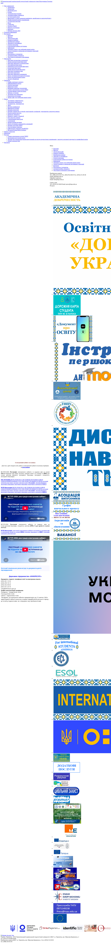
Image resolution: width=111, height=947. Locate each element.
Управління (11, 7)
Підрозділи (11, 9)
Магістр (10, 37)
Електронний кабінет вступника (17, 46)
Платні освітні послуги (14, 113)
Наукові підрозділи (13, 110)
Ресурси (6, 135)
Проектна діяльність (14, 114)
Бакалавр (10, 35)
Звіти (9, 105)
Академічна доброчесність (15, 100)
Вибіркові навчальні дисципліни (17, 88)
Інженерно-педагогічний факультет (18, 66)
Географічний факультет (15, 65)
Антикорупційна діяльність (16, 15)
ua (1, 3)
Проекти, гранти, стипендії (16, 116)
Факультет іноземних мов (15, 71)
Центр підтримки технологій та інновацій (20, 124)
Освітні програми (13, 44)
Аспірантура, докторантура (16, 103)
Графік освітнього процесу (15, 82)
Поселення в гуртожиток (15, 54)
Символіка (11, 24)
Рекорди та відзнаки (14, 27)
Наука (6, 99)
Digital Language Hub (14, 141)
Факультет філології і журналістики (18, 63)
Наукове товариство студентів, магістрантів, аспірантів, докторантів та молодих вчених (34, 111)
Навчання (7, 80)
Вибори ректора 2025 (14, 30)
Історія (10, 12)
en (2, 3)
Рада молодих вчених (14, 117)
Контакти (10, 29)
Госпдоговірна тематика (15, 127)
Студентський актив (14, 17)
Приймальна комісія (14, 41)
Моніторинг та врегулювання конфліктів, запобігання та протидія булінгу (29, 18)
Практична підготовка (14, 96)
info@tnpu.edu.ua (21, 938)
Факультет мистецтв (14, 72)
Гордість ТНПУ (12, 26)
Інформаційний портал (14, 83)
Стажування (11, 121)
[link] (25, 576)
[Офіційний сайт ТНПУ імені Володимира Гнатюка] (26, 1)
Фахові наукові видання (15, 122)
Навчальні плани (13, 86)
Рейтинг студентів (13, 93)
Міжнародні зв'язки (13, 108)
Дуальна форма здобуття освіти (17, 91)
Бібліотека (7, 133)
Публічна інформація (10, 32)
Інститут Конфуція (13, 79)
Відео (9, 23)
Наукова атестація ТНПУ (15, 125)
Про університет (9, 6)
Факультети (7, 58)
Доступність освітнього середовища (18, 57)
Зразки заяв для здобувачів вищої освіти (19, 97)
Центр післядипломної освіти (16, 77)
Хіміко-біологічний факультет (16, 69)
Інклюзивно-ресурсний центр (16, 138)
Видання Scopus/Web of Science (17, 130)
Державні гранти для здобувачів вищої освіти (21, 49)
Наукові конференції (14, 107)
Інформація (11, 48)
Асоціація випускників (14, 13)
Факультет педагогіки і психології (18, 60)
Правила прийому (13, 40)
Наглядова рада (12, 10)
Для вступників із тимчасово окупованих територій (23, 51)
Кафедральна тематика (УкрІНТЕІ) (18, 128)
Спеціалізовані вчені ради (15, 119)
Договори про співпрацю (15, 94)
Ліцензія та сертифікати (15, 43)
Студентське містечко (14, 21)
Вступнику (7, 34)
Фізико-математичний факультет (17, 62)
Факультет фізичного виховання (17, 74)
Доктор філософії (13, 38)
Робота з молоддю (9, 131)
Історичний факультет (14, 68)
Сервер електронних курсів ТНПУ (18, 89)
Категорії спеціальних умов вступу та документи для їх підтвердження (21, 569)
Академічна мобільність (15, 102)
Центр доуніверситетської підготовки (19, 76)
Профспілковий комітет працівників (18, 20)
